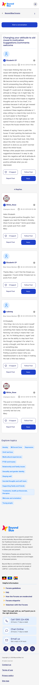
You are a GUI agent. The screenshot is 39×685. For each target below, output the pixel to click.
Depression (29, 447)
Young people (7, 503)
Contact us (6, 665)
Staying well (7, 476)
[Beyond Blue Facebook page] (5, 649)
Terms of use (7, 670)
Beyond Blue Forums (8, 4)
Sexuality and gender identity (13, 471)
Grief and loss (7, 452)
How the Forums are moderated (19, 596)
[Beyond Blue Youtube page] (12, 649)
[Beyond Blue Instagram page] (19, 649)
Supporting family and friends (13, 486)
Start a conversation (19, 25)
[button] (6, 172)
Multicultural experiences (12, 457)
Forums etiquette (13, 601)
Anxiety (5, 447)
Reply (28, 178)
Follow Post (28, 172)
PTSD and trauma (8, 462)
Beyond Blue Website (10, 528)
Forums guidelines (13, 588)
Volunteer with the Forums (17, 605)
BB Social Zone (16, 447)
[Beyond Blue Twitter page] (25, 649)
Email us (15, 639)
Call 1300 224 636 (20, 619)
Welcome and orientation (11, 498)
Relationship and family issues (13, 466)
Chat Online (17, 629)
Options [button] (35, 13)
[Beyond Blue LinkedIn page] (32, 649)
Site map (5, 681)
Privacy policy (8, 675)
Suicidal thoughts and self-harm (14, 481)
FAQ (7, 592)
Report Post (10, 178)
